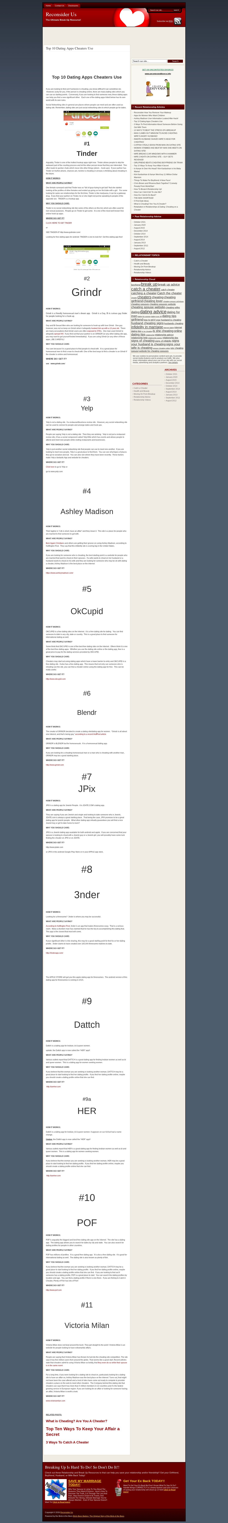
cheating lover (153, 301)
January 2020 (140, 225)
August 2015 (139, 228)
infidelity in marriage (147, 327)
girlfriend (137, 319)
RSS (171, 21)
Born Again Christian (54, 543)
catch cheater (168, 289)
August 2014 (139, 240)
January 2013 (140, 243)
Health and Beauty (142, 264)
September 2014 (141, 237)
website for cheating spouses (154, 351)
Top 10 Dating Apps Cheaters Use (69, 48)
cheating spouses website (163, 304)
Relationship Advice (142, 270)
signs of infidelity (163, 341)
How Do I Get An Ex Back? (145, 195)
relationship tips (170, 337)
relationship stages (155, 338)
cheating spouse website (148, 307)
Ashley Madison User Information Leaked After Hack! (156, 118)
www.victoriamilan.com (55, 1401)
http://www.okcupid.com (56, 679)
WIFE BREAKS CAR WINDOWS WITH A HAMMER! (155, 154)
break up (149, 284)
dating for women (144, 316)
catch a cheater (145, 289)
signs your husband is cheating (155, 342)
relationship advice (164, 334)
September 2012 (141, 246)
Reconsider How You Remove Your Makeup (152, 112)
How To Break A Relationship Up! (148, 189)
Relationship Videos (142, 273)
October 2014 (139, 234)
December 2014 (141, 231)
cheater (134, 298)
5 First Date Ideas (141, 201)
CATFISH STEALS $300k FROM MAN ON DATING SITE (157, 145)
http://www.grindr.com (55, 765)
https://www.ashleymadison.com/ (59, 573)
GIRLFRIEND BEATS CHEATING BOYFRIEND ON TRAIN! (158, 163)
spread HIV (58, 334)
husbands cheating (173, 323)
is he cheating (147, 331)
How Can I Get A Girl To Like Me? (148, 192)
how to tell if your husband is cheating (162, 319)
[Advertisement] (114, 35)
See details (173, 362)
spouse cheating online (161, 348)
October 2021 (139, 222)
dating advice (153, 311)
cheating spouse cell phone (173, 301)
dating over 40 (156, 316)
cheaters (144, 297)
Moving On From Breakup (145, 267)
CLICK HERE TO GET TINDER (59, 223)
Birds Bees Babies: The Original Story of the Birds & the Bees (98, 1516)
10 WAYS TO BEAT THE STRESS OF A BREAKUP (155, 130)
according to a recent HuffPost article (90, 734)
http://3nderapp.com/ (54, 953)
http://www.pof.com (54, 1290)
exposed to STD (94, 331)
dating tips (169, 316)
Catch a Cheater (141, 261)
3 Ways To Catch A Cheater (67, 1442)
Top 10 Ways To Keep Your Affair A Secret (151, 166)
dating (135, 312)
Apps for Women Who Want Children (149, 115)
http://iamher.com (53, 1087)
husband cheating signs (147, 323)
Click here (50, 467)
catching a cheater (144, 293)
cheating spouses (140, 304)
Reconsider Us (61, 14)
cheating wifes (172, 307)
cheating (157, 297)
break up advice (169, 284)
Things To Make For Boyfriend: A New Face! (152, 180)
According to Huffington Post (58, 926)
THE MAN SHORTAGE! (144, 198)
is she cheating (163, 331)
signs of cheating (142, 340)
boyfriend (136, 284)
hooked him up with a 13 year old (105, 328)
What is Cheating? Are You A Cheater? (76, 1421)
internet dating (168, 328)
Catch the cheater (169, 293)
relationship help (139, 337)
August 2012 (139, 248)
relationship (150, 335)
